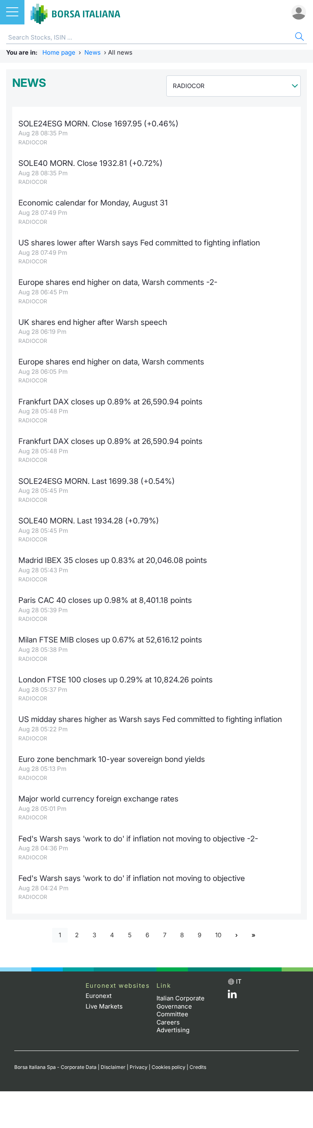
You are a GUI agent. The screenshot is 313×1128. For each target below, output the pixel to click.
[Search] (299, 37)
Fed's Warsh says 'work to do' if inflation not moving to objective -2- (138, 838)
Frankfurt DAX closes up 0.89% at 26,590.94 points (110, 401)
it (239, 981)
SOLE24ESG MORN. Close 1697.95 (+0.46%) (98, 123)
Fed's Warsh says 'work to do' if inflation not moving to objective (131, 878)
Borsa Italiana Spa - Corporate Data (55, 1067)
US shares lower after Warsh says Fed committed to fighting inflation (139, 242)
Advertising (173, 1030)
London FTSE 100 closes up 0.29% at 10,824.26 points (115, 679)
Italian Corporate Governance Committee (180, 1006)
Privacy (139, 1067)
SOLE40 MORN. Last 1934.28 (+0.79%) (88, 520)
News (92, 52)
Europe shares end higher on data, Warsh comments (111, 361)
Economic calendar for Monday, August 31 (93, 202)
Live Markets (104, 1006)
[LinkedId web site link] (232, 996)
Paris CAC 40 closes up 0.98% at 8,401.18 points (105, 600)
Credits (198, 1067)
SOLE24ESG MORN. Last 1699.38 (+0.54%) (96, 481)
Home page (58, 52)
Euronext (99, 996)
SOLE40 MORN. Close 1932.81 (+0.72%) (90, 163)
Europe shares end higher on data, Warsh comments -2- (118, 282)
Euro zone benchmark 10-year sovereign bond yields (111, 759)
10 (218, 935)
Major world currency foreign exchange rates (98, 799)
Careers (168, 1022)
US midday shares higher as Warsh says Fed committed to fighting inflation (150, 719)
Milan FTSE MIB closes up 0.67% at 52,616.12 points (110, 640)
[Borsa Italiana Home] (75, 12)
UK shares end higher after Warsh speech (92, 322)
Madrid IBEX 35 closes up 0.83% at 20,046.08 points (112, 560)
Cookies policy (168, 1067)
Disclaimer (113, 1067)
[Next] (236, 935)
